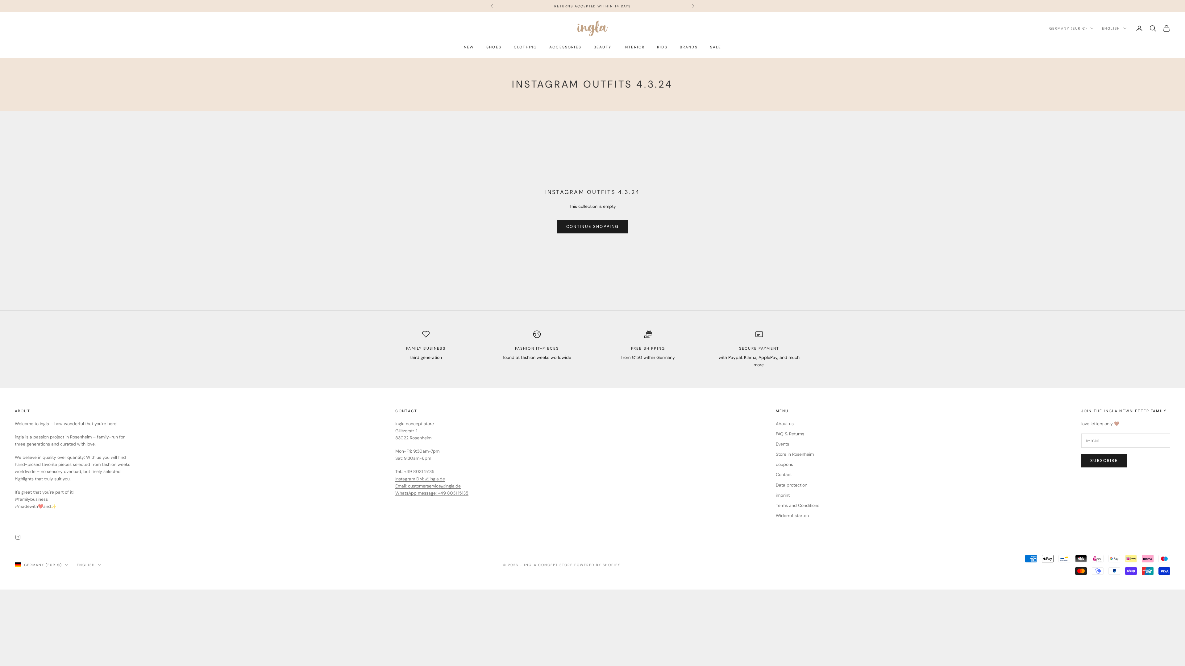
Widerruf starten (792, 515)
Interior (634, 47)
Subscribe (1104, 460)
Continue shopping (592, 226)
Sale (715, 47)
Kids (662, 47)
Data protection (791, 485)
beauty (602, 47)
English (1111, 28)
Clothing (525, 47)
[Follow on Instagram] (18, 537)
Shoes (493, 47)
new (469, 47)
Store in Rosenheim (795, 454)
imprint (783, 495)
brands (689, 47)
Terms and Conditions (797, 505)
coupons (784, 464)
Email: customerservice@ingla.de (428, 486)
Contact (784, 474)
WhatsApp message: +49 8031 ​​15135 (431, 493)
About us (785, 423)
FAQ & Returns (790, 434)
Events (782, 444)
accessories (565, 47)
